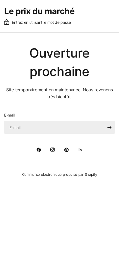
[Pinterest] (66, 150)
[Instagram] (52, 150)
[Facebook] (39, 150)
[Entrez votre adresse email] (109, 127)
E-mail (9, 115)
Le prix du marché (39, 11)
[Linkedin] (80, 150)
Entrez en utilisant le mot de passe (41, 22)
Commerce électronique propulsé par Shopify (59, 174)
